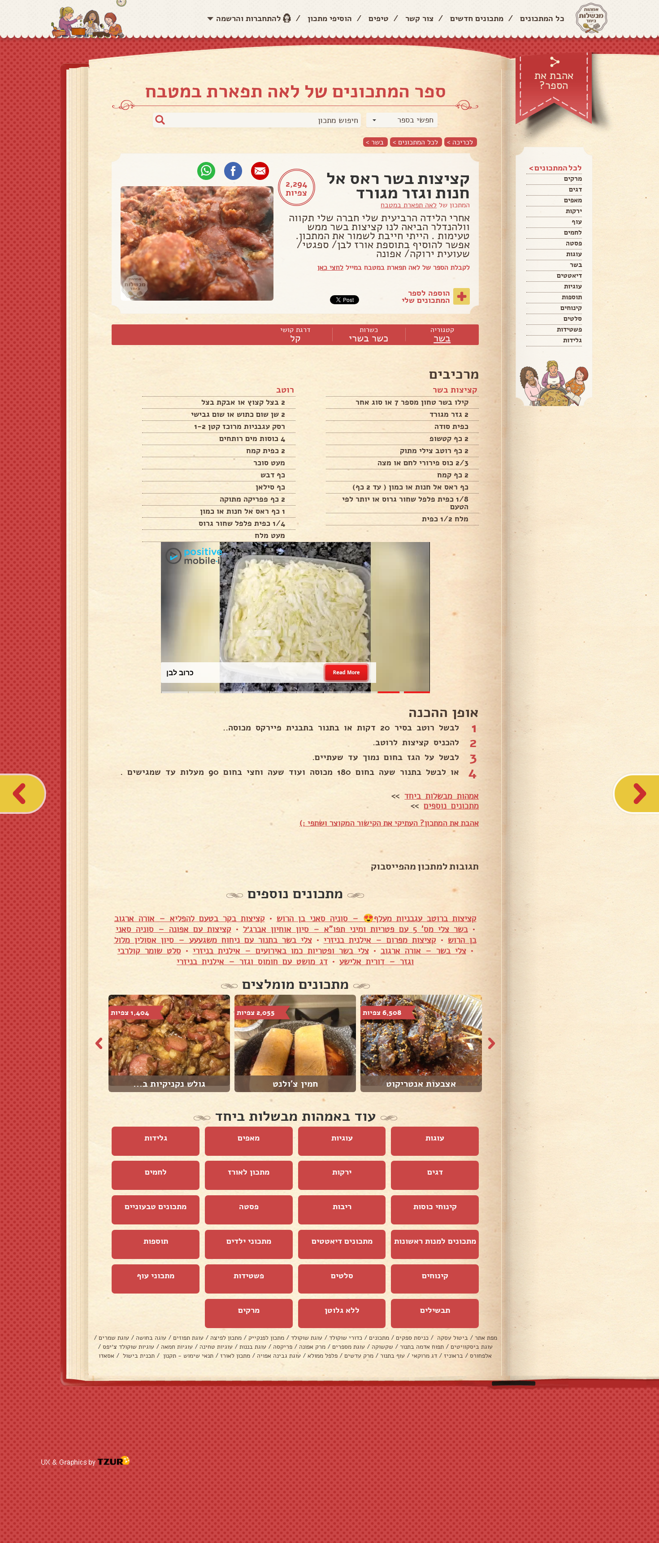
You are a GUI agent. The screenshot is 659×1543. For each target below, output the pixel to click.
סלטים (573, 318)
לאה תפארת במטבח (409, 205)
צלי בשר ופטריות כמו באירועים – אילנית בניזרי (281, 951)
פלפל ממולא (323, 1355)
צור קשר (419, 18)
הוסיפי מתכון (330, 18)
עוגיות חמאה (177, 1346)
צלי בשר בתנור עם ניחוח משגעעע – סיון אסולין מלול (213, 940)
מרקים (573, 178)
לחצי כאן (330, 267)
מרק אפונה (312, 1346)
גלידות (572, 340)
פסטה (574, 243)
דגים (575, 189)
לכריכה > (460, 142)
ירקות (574, 210)
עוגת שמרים (114, 1337)
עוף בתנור (392, 1355)
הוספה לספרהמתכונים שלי (426, 296)
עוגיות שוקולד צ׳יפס (128, 1346)
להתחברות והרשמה (248, 18)
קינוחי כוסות (435, 1206)
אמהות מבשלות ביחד (441, 796)
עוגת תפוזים (188, 1337)
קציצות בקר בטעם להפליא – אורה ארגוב (189, 918)
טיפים (379, 18)
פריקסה (282, 1346)
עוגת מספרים (348, 1346)
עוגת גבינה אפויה (279, 1355)
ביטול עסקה (451, 1337)
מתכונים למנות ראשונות (435, 1241)
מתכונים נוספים (451, 806)
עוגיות (573, 286)
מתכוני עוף (155, 1275)
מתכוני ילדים (248, 1241)
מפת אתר (486, 1337)
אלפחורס (481, 1355)
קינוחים (571, 307)
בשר (576, 264)
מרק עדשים (358, 1355)
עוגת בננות (252, 1346)
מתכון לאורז (248, 1172)
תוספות (572, 297)
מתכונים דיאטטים (342, 1241)
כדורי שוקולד (345, 1337)
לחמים (573, 232)
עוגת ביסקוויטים (472, 1346)
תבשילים (435, 1310)
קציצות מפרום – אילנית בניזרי (380, 940)
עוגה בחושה (151, 1337)
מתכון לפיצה (226, 1337)
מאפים (573, 200)
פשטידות (569, 329)
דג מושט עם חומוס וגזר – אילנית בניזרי (252, 961)
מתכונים (379, 1337)
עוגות (574, 253)
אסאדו (106, 1355)
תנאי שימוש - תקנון (187, 1355)
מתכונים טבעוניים (155, 1206)
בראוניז (453, 1355)
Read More (346, 672)
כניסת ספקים (412, 1337)
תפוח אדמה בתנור (422, 1346)
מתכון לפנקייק (266, 1337)
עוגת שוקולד (306, 1337)
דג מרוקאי (424, 1355)
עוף (577, 221)
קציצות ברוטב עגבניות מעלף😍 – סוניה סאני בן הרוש (377, 918)
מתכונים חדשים (476, 18)
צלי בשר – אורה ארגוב (423, 951)
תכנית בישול (138, 1355)
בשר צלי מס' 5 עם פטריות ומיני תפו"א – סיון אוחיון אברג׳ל (355, 929)
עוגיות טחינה (216, 1346)
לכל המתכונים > (415, 142)
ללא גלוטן (342, 1310)
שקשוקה (382, 1346)
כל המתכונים (542, 18)
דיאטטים (569, 275)
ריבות (342, 1206)
